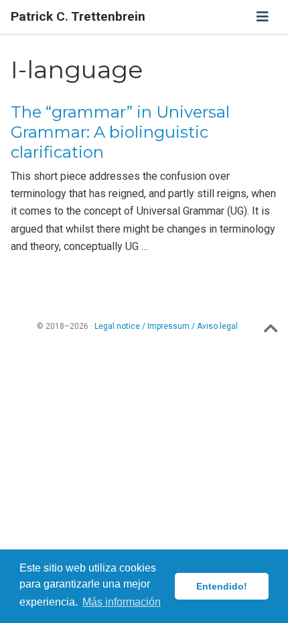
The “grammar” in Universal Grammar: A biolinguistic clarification (120, 132)
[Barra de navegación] (262, 17)
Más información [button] (121, 602)
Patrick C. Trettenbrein (78, 16)
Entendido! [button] (221, 586)
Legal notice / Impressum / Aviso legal (166, 326)
